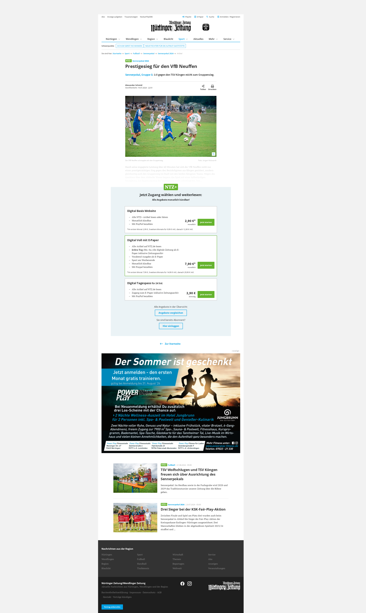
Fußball (136, 53)
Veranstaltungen (216, 568)
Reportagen (178, 563)
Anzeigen (213, 563)
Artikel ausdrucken (212, 86)
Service (227, 39)
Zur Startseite (172, 343)
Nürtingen (111, 39)
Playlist (188, 16)
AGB (159, 592)
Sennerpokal (148, 53)
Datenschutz (149, 592)
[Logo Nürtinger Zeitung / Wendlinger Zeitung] (171, 26)
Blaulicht (168, 39)
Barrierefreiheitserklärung (115, 592)
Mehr (212, 39)
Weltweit (177, 568)
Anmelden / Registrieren (230, 16)
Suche (211, 16)
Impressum (135, 592)
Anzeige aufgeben (114, 16)
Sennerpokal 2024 (165, 53)
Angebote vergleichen (171, 312)
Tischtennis (143, 568)
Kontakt (107, 597)
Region (151, 39)
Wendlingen (132, 39)
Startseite (117, 53)
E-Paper (200, 16)
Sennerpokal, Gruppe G (139, 74)
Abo (103, 16)
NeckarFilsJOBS (146, 16)
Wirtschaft (178, 554)
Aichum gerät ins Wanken (129, 46)
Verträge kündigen (122, 597)
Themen (177, 559)
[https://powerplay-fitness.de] (171, 403)
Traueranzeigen (131, 16)
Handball (142, 563)
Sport (182, 39)
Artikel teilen (203, 86)
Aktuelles (198, 39)
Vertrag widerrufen (112, 607)
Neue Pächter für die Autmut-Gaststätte (165, 46)
